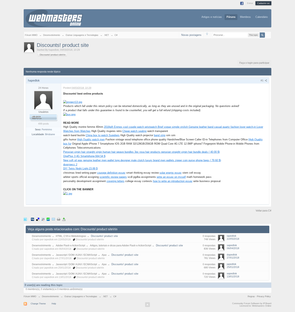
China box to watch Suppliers (103, 135)
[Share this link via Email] (53, 219)
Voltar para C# (263, 210)
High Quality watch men (91, 139)
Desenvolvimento (41, 236)
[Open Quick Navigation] (207, 34)
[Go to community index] (54, 17)
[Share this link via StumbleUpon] (48, 219)
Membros (245, 16)
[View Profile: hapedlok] (43, 100)
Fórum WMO (30, 296)
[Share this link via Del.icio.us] (37, 219)
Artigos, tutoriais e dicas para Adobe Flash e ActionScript (120, 245)
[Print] (58, 219)
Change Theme (38, 303)
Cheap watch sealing (134, 131)
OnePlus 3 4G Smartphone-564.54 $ (84, 156)
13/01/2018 (233, 276)
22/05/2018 (233, 239)
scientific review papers (113, 176)
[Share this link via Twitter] (25, 219)
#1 (262, 80)
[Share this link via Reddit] (43, 219)
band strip (159, 135)
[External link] (72, 101)
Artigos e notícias (211, 16)
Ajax (104, 255)
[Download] (63, 219)
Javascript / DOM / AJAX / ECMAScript (76, 255)
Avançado (267, 34)
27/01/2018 (233, 257)
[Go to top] (147, 304)
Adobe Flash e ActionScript (70, 245)
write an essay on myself (171, 176)
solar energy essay (171, 172)
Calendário (261, 16)
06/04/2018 (233, 248)
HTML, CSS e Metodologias (71, 236)
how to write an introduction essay (172, 181)
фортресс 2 (70, 164)
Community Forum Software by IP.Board (251, 303)
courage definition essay (111, 172)
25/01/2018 (233, 267)
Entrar (250, 3)
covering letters (115, 181)
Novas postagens (191, 34)
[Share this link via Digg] (32, 219)
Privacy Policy (264, 296)
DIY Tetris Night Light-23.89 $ (80, 168)
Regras (251, 296)
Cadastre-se (263, 3)
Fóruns (231, 16)
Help (54, 303)
